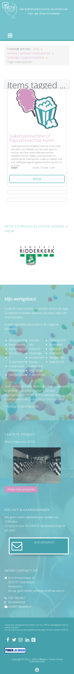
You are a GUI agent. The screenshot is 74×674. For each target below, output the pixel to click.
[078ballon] (37, 11)
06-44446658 (16, 602)
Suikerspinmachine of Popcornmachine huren (31, 138)
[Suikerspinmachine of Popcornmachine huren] (37, 106)
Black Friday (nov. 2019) (19, 442)
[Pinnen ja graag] (15, 650)
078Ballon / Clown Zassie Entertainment (46, 660)
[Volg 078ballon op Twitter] (14, 640)
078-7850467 (16, 598)
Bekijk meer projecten (21, 489)
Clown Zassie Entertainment (46, 399)
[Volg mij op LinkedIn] (27, 640)
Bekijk (37, 179)
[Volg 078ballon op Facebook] (7, 640)
